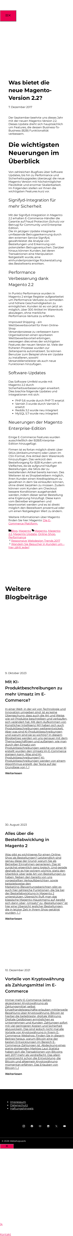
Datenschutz (19, 1105)
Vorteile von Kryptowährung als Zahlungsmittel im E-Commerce (34, 985)
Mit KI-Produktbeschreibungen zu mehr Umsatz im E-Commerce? (33, 691)
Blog (14, 530)
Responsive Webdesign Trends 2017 (35, 540)
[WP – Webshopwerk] (20, 9)
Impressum (18, 1102)
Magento (25, 530)
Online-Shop (46, 534)
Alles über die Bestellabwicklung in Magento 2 (27, 839)
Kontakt (5, 1234)
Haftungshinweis (21, 1108)
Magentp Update (25, 534)
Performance (17, 537)
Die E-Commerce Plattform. (29, 522)
